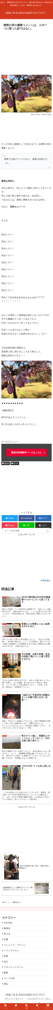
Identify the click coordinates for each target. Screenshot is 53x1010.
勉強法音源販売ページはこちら (26, 452)
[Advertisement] (26, 52)
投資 (6, 956)
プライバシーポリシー (13, 999)
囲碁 (6, 972)
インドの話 (9, 978)
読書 (6, 939)
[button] (47, 531)
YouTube (8, 923)
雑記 (6, 984)
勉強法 (6, 463)
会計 (6, 961)
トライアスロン (11, 950)
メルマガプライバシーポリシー (39, 1000)
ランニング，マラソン (15, 945)
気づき (15, 463)
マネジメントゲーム (13, 967)
